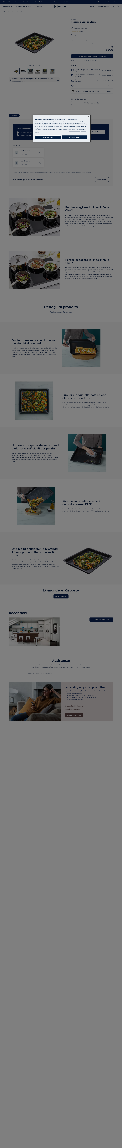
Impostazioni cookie (48, 137)
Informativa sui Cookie (74, 131)
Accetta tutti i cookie (74, 137)
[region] (62, 128)
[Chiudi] (88, 117)
